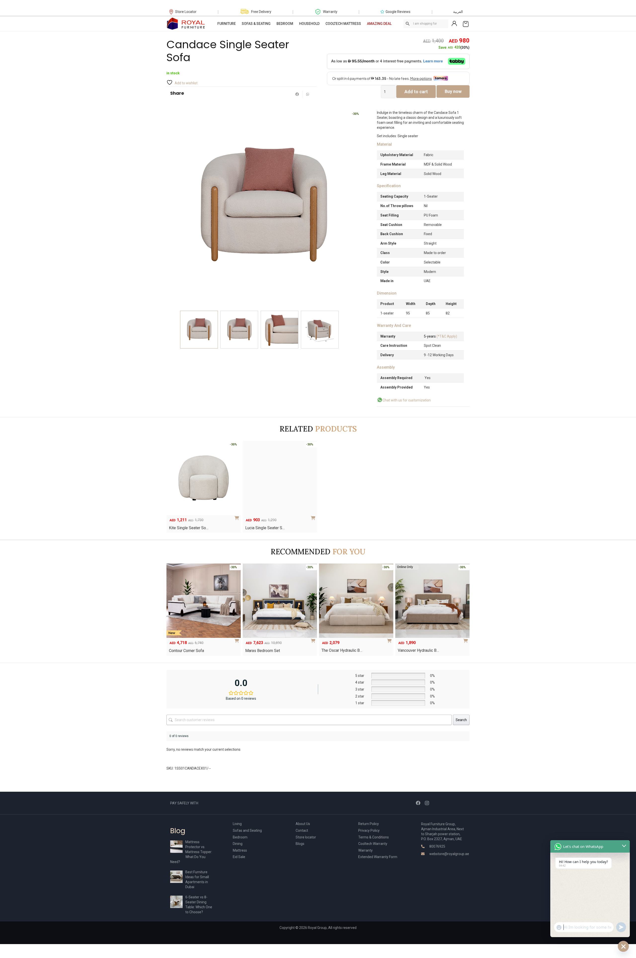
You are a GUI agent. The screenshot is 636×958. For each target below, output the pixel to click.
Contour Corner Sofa (186, 650)
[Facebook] (418, 803)
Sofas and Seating (247, 830)
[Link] (186, 23)
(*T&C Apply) (440, 336)
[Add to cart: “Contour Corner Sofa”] (237, 639)
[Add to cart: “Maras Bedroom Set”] (314, 639)
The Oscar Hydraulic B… (341, 650)
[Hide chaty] (623, 946)
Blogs (300, 844)
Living (237, 824)
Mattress (240, 850)
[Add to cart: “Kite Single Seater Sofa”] (237, 516)
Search (461, 720)
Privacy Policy (369, 830)
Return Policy (368, 824)
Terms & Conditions (373, 837)
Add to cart (416, 91)
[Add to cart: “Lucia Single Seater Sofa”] (314, 516)
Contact (302, 830)
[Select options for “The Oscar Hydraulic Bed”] (390, 639)
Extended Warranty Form (377, 857)
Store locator (306, 837)
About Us (303, 824)
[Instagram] (427, 803)
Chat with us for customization (407, 400)
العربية (458, 12)
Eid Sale (239, 857)
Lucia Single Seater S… (265, 527)
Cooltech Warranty (372, 844)
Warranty (365, 850)
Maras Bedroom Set (262, 650)
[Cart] (466, 23)
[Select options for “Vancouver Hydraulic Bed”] (466, 639)
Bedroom (240, 837)
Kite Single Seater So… (188, 527)
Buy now (453, 91)
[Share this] (297, 94)
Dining (237, 844)
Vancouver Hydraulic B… (418, 650)
